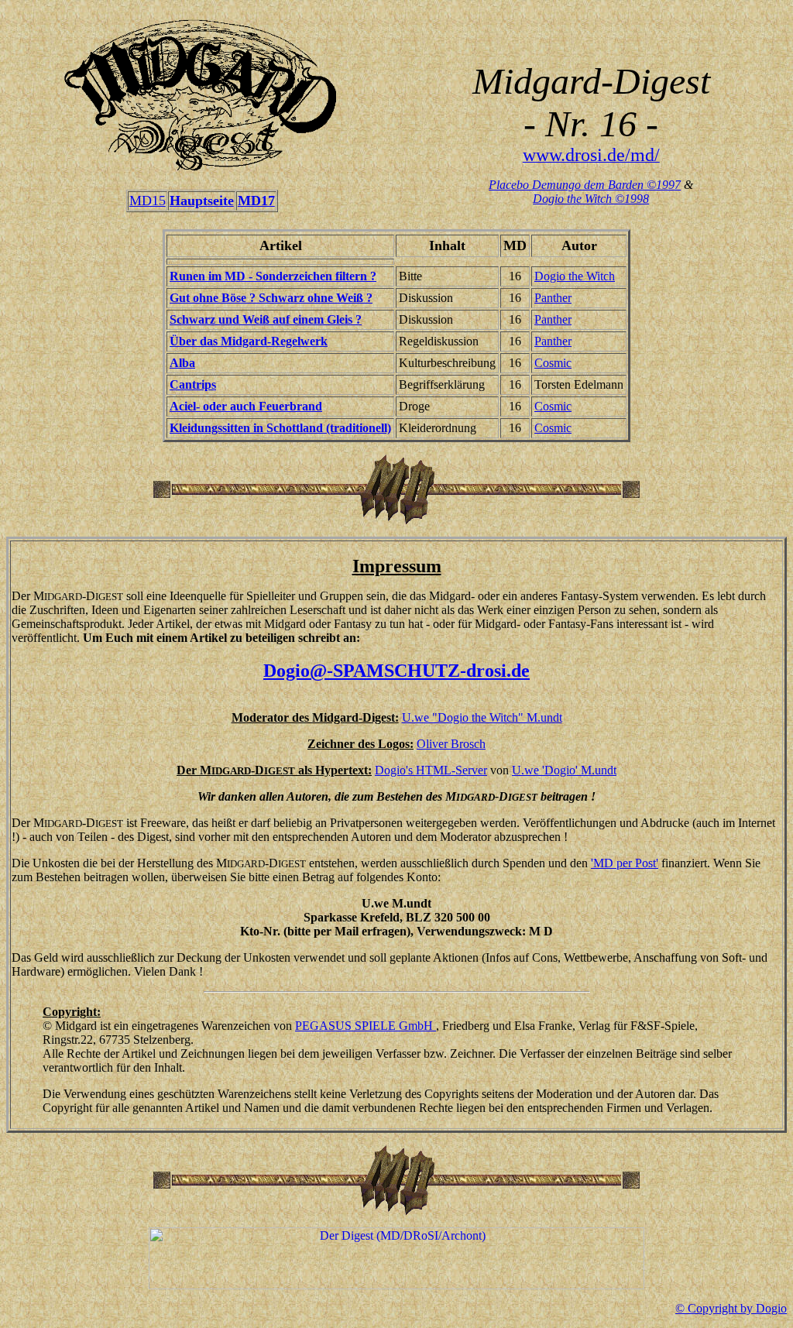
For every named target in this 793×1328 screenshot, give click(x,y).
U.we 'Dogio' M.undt (564, 770)
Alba (182, 362)
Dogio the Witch (574, 276)
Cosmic (553, 362)
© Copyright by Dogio (731, 1308)
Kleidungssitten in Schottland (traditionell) (280, 427)
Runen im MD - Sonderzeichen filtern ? (273, 276)
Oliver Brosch (451, 743)
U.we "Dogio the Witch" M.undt (482, 717)
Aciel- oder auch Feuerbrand (246, 406)
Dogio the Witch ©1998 (591, 198)
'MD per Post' (624, 863)
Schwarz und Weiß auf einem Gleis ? (266, 319)
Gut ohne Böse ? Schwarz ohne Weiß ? (271, 297)
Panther (553, 297)
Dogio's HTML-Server (431, 770)
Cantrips (193, 384)
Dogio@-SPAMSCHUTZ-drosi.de (396, 671)
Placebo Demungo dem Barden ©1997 (585, 184)
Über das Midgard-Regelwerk (249, 341)
